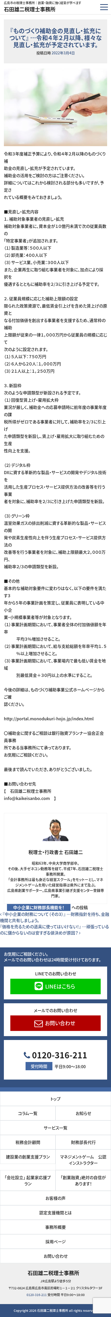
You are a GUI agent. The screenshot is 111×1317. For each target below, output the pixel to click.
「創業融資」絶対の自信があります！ (83, 1180)
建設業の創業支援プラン (28, 1157)
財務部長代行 (83, 1142)
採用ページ (55, 1241)
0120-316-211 (58, 1059)
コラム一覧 (27, 1113)
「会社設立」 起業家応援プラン (28, 1180)
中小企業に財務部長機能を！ (38, 907)
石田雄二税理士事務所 (30, 9)
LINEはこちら (59, 986)
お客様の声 (55, 1198)
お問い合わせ (59, 1023)
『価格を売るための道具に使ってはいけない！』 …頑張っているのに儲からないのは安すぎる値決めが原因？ (54, 929)
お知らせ (83, 1113)
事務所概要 (55, 1227)
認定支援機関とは (55, 1212)
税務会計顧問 (27, 1142)
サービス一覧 (55, 1128)
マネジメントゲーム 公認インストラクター (83, 1160)
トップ (55, 1099)
